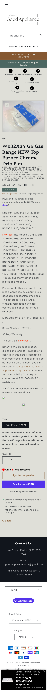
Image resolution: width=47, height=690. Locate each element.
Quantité (6, 454)
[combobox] (21, 35)
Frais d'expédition (9, 194)
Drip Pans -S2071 (16, 425)
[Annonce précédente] (5, 46)
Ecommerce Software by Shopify (22, 666)
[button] (6, 5)
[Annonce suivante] (42, 46)
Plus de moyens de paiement (23, 491)
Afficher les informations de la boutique (22, 511)
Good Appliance (22, 663)
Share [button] (8, 520)
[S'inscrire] (38, 590)
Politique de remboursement (28, 669)
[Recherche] (31, 35)
